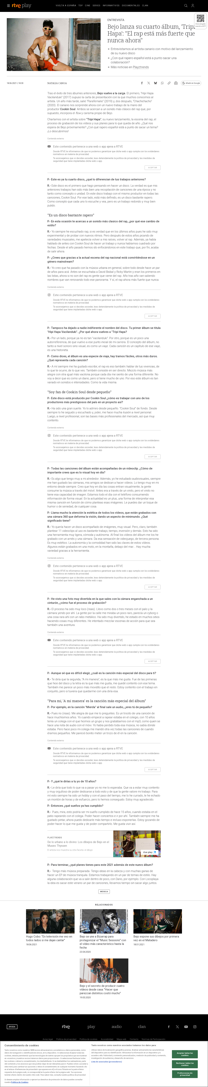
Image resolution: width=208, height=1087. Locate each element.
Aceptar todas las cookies (185, 1054)
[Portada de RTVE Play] (22, 5)
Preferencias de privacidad (184, 1074)
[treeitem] (66, 5)
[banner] (25, 5)
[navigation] (107, 5)
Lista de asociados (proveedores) (106, 1062)
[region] (104, 1064)
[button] (8, 5)
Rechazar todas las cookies (185, 1064)
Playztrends (141, 67)
